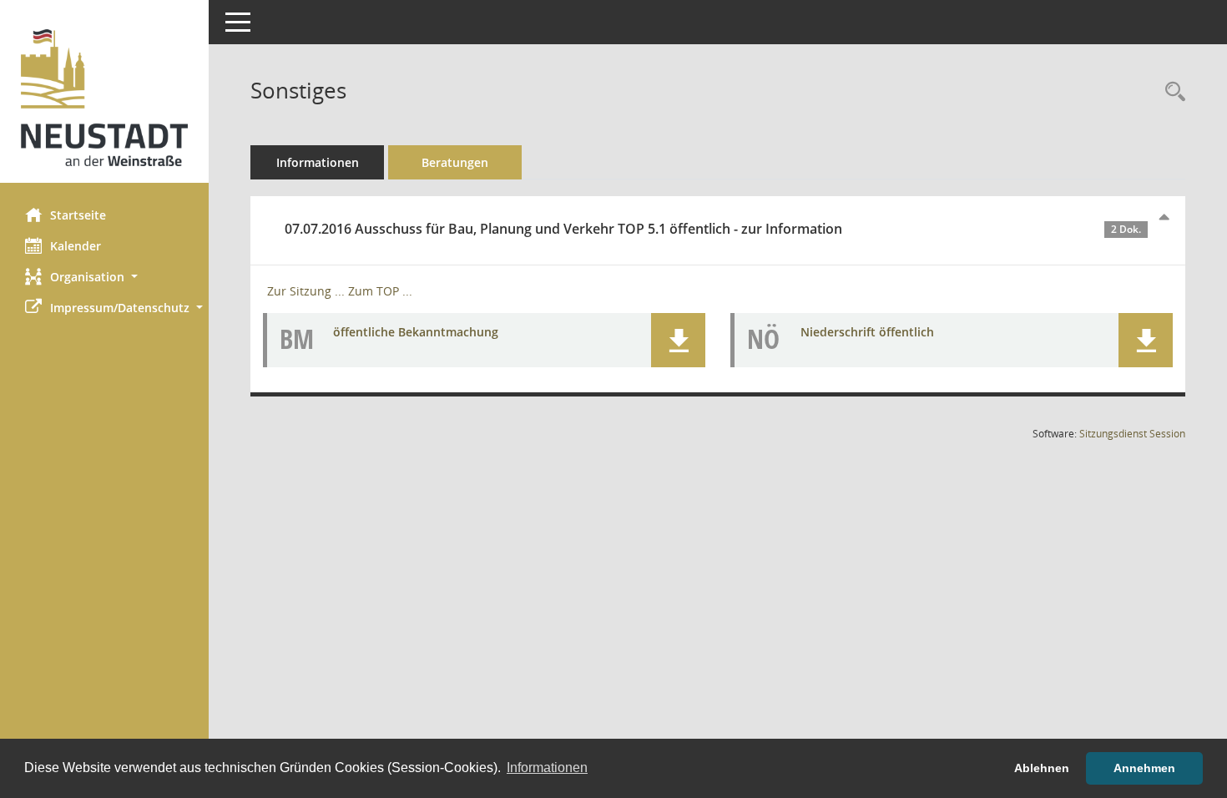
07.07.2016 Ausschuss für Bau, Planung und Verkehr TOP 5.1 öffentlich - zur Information (713, 229)
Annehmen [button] (1144, 768)
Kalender (75, 246)
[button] (104, 276)
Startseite (78, 215)
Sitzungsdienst (1132, 434)
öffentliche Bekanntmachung (415, 332)
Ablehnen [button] (1041, 768)
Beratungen (455, 162)
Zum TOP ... (380, 291)
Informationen (317, 162)
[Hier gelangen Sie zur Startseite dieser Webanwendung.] (104, 97)
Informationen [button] (547, 767)
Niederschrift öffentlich (867, 332)
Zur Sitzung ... (306, 291)
